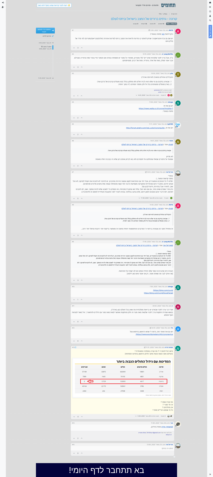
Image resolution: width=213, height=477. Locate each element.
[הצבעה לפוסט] (82, 47)
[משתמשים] (210, 16)
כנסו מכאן (157, 90)
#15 (73, 444)
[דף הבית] (210, 2)
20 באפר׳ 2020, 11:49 (158, 423)
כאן (163, 34)
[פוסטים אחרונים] (210, 11)
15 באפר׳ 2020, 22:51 (159, 328)
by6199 (170, 124)
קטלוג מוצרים (142, 432)
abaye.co (169, 434)
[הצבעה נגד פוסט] (74, 47)
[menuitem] (3, 2)
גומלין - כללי (171, 24)
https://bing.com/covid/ (163, 290)
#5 (73, 124)
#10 (73, 286)
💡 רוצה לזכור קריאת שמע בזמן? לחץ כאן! (54, 5)
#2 (73, 54)
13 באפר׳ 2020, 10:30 (158, 73)
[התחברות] (3, 2)
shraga (170, 102)
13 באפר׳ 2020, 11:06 (156, 102)
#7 (73, 172)
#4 (73, 102)
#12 (73, 328)
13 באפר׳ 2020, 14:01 (157, 141)
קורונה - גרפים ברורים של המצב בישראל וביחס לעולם (142, 144)
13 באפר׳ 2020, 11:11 (156, 124)
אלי (172, 328)
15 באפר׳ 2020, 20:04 (160, 306)
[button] (210, 474)
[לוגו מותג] (168, 5)
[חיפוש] (210, 20)
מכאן (159, 92)
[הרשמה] (3, 7)
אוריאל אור (169, 172)
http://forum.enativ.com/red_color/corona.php (145, 128)
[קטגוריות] (210, 7)
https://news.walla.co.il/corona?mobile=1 (156, 108)
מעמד (171, 141)
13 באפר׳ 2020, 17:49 (150, 242)
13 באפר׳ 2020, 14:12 (154, 172)
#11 (73, 306)
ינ (172, 306)
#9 (73, 242)
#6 (73, 141)
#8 (73, 205)
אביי (171, 423)
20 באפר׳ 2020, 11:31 (153, 347)
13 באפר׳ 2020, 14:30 (157, 205)
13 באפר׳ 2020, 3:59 (157, 30)
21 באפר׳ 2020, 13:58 (154, 444)
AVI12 (171, 30)
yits (171, 73)
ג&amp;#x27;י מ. (167, 54)
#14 (73, 423)
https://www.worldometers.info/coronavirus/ (154, 334)
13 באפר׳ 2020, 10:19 (150, 54)
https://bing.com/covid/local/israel (158, 293)
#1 (73, 30)
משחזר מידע (169, 347)
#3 (73, 73)
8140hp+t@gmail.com (154, 432)
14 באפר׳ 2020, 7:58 (157, 286)
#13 (73, 347)
